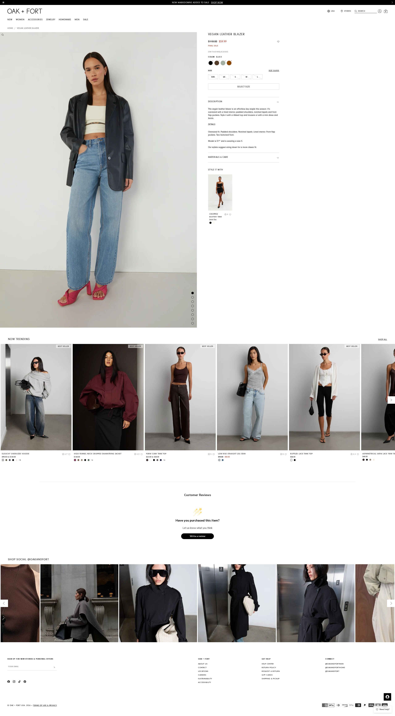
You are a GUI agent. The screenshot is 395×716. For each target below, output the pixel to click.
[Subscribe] (54, 667)
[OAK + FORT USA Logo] (24, 11)
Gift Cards (267, 675)
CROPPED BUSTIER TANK (215, 215)
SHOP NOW (217, 2)
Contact (202, 668)
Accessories (35, 19)
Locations (203, 671)
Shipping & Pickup (270, 679)
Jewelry (50, 19)
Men (77, 19)
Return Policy (269, 668)
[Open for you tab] (387, 697)
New (9, 19)
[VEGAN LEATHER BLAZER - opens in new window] (98, 180)
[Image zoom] (3, 35)
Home (10, 28)
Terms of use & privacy (45, 705)
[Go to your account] (380, 11)
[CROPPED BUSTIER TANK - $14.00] (220, 192)
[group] (36, 403)
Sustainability (205, 679)
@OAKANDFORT (332, 671)
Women (20, 19)
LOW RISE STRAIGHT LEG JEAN (232, 454)
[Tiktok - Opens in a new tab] (19, 682)
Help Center (268, 664)
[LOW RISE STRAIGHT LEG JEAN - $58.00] (252, 397)
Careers (202, 675)
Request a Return (271, 671)
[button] (392, 2)
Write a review (197, 536)
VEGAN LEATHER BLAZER (28, 28)
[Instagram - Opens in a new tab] (14, 682)
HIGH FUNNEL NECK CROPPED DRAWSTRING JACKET (97, 454)
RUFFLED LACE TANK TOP (301, 454)
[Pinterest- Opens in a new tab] (25, 682)
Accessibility (204, 682)
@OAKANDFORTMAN (334, 664)
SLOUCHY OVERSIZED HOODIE (15, 454)
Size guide (274, 71)
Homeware (65, 19)
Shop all (382, 339)
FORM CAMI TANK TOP (156, 454)
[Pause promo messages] (3, 2)
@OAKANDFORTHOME (335, 668)
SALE (85, 19)
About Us (203, 664)
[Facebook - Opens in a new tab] (8, 682)
